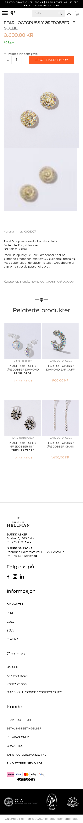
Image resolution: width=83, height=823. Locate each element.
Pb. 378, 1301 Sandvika (22, 497)
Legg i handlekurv (51, 60)
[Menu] (4, 13)
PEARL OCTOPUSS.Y (44, 223)
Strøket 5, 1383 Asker (21, 479)
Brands (24, 223)
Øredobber (66, 223)
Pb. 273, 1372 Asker (19, 483)
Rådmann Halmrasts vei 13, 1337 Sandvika (35, 493)
